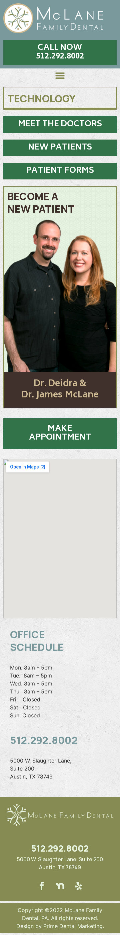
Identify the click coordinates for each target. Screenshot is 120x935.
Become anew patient (41, 202)
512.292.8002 (44, 740)
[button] (60, 52)
